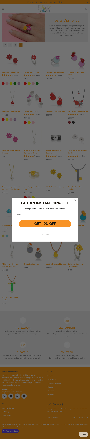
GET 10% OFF (45, 224)
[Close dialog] (75, 200)
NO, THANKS (45, 234)
